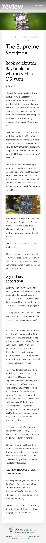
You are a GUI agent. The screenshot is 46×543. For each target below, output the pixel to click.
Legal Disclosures (26, 538)
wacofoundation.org (15, 498)
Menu (40, 6)
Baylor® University (26, 536)
